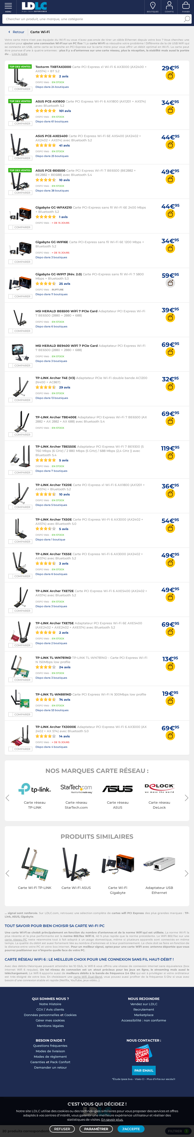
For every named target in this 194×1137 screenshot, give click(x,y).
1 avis (63, 216)
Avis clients (55, 1009)
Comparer (22, 89)
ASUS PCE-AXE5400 (51, 136)
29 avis (64, 387)
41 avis (64, 145)
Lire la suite (19, 54)
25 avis (64, 283)
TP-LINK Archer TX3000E (55, 727)
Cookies (70, 1015)
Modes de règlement (50, 1056)
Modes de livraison (50, 1051)
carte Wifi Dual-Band (88, 976)
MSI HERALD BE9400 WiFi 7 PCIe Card (66, 346)
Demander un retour (50, 1067)
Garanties (37, 1062)
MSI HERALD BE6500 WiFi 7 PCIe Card (66, 311)
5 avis (63, 460)
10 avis (64, 180)
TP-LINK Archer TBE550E (55, 446)
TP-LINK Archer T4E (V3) (55, 378)
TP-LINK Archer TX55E (53, 554)
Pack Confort (60, 1062)
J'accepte (131, 1129)
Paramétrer (96, 1129)
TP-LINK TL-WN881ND (53, 694)
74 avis (64, 699)
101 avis (64, 110)
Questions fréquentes (50, 1046)
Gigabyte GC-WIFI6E (51, 242)
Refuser (62, 1129)
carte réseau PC (16, 939)
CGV (39, 1009)
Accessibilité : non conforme (143, 1020)
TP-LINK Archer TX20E (53, 485)
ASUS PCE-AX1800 (50, 101)
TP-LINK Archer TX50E (53, 519)
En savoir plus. (112, 1119)
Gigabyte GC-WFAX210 (53, 207)
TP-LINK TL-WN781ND (53, 658)
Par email (143, 1070)
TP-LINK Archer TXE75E (54, 623)
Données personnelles (41, 1015)
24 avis (64, 667)
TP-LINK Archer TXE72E (54, 591)
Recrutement (143, 1009)
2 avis (63, 76)
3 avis (63, 563)
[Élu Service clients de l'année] (144, 1061)
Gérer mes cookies (50, 1020)
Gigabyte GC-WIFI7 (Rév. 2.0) (58, 274)
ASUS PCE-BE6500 (50, 170)
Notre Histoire (50, 1004)
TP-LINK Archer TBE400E (56, 417)
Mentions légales (50, 1026)
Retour (18, 32)
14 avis (64, 736)
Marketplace (144, 1015)
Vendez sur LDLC (143, 1004)
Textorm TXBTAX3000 (53, 67)
